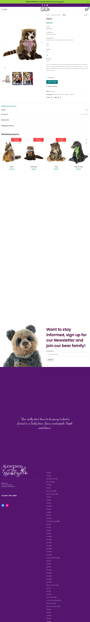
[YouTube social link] (56, 97)
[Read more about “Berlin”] (19, 143)
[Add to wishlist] (86, 139)
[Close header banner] (88, 2)
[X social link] (44, 5)
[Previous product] (84, 15)
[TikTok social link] (60, 97)
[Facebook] (2, 505)
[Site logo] (45, 9)
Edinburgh (34, 167)
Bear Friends (60, 94)
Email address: (50, 351)
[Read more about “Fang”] (64, 143)
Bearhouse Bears (56, 15)
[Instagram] (7, 505)
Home (48, 15)
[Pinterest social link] (47, 5)
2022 (64, 15)
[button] (86, 143)
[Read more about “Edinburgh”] (41, 143)
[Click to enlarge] (5, 68)
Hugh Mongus (78, 167)
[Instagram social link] (53, 97)
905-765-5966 (10, 496)
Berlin (11, 167)
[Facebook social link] (42, 5)
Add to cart (52, 82)
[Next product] (88, 15)
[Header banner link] (42, 2)
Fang (56, 167)
